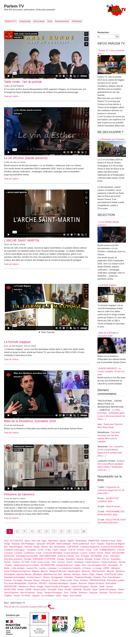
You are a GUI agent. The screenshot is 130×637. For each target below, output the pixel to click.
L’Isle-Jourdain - (18, 568)
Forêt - (34, 562)
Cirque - (89, 550)
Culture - (93, 553)
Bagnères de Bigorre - (116, 544)
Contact (33, 607)
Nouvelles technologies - (15, 577)
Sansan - (95, 586)
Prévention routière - (116, 580)
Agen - (45, 541)
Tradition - (9, 596)
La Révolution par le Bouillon (112, 139)
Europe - (98, 559)
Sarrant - (110, 586)
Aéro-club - (36, 541)
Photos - (37, 580)
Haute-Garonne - (93, 562)
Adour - (28, 541)
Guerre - (70, 562)
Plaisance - (46, 580)
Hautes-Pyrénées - (109, 562)
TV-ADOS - (26, 596)
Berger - (38, 547)
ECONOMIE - (97, 556)
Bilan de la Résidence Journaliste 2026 (30, 421)
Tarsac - (40, 592)
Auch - (94, 544)
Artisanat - (16, 544)
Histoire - (9, 565)
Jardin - (78, 565)
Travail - (17, 596)
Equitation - (71, 559)
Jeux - (85, 565)
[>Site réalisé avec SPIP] (51, 607)
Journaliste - (114, 565)
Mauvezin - (87, 571)
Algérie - (71, 541)
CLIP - (96, 550)
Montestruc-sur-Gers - (54, 574)
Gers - (55, 562)
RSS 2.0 (42, 607)
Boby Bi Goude (113, 506)
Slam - (61, 589)
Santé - (102, 586)
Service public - (40, 589)
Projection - (33, 583)
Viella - (59, 596)
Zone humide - (76, 596)
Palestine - (69, 577)
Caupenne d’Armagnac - (15, 550)
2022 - (7, 541)
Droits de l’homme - (67, 556)
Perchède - (18, 580)
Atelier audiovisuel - (81, 544)
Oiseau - (47, 577)
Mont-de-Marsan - (25, 574)
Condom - (19, 553)
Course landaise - (72, 553)
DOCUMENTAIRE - (48, 556)
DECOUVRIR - (119, 553)
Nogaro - (100, 574)
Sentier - (21, 589)
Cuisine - (84, 553)
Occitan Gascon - (35, 577)
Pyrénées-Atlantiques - (59, 583)
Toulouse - (104, 592)
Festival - (17, 562)
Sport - (95, 589)
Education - (115, 556)
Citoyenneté (24, 21)
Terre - (67, 592)
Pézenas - (28, 580)
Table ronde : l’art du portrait (23, 81)
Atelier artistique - (64, 544)
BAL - (7, 547)
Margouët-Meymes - (59, 571)
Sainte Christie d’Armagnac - (58, 586)
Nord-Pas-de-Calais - (114, 574)
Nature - (86, 574)
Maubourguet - (75, 571)
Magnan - (36, 571)
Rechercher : (104, 32)
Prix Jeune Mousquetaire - (16, 583)
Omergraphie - (57, 577)
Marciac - (45, 571)
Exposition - (116, 559)
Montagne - (38, 574)
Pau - (105, 577)
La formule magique (17, 342)
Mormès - (68, 574)
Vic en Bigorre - (48, 596)
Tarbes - (121, 589)
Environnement (62, 21)
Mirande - (111, 571)
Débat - (108, 553)
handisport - (79, 562)
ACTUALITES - (17, 541)
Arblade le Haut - (109, 541)
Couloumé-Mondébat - (53, 553)
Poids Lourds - (67, 580)
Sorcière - (87, 589)
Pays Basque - (114, 577)
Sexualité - (53, 589)
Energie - (61, 559)
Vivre (49, 21)
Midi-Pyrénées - (99, 571)
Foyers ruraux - (44, 562)
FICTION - (26, 562)
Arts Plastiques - (28, 544)
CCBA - (48, 550)
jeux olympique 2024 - (98, 565)
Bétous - (46, 547)
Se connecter (22, 607)
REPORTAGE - (11, 586)
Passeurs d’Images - (84, 577)
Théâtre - (74, 592)
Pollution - (85, 580)
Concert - (121, 550)
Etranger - (89, 559)
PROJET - (44, 583)
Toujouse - (94, 592)
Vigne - (66, 596)
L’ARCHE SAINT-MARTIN (21, 240)
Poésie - (56, 580)
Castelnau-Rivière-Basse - (113, 547)
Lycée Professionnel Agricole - (18, 571)
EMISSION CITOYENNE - (45, 559)
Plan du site (9, 607)
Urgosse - (36, 596)
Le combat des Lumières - (70, 568)
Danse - (101, 553)
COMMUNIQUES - (108, 550)
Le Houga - (98, 568)
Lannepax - (53, 568)
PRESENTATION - (98, 580)
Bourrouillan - (60, 547)
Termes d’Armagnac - (54, 592)
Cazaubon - (32, 550)
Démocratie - (10, 556)
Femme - (8, 562)
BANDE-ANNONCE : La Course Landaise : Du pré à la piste (111, 371)
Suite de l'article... (12, 96)
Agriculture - (53, 541)
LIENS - (107, 568)
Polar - (77, 580)
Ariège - (8, 544)
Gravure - (62, 562)
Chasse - (64, 550)
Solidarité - (78, 589)
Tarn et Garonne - (12, 592)
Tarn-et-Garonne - (28, 592)
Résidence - (24, 586)
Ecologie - (86, 556)
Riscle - (33, 586)
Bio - (52, 547)
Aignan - (63, 541)
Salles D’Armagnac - (81, 586)
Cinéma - (81, 550)
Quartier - (74, 583)
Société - (68, 589)
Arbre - (120, 541)
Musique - (77, 574)
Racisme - (83, 583)
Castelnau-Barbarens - (90, 547)
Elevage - (28, 559)
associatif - (41, 544)
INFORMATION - (48, 565)
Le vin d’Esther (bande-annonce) (26, 158)
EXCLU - (106, 559)
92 (84, 531)
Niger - (93, 574)
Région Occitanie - (97, 583)
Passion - (98, 577)
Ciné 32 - (72, 550)
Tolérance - (84, 592)
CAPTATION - (73, 547)
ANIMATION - (94, 541)
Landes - (43, 568)
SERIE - (29, 589)
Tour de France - (116, 592)
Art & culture (38, 21)
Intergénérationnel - (65, 565)
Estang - (81, 559)
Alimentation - (81, 541)
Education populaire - (14, 559)
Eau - (78, 556)
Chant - (56, 550)
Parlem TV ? (10, 21)
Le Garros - (87, 568)
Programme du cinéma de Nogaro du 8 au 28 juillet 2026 (111, 490)
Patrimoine (77, 21)
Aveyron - (101, 544)
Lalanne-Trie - (32, 568)
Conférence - (30, 553)
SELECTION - (10, 589)
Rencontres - (111, 583)
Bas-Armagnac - (17, 547)
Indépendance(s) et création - (27, 565)
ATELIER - (51, 544)
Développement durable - (27, 556)
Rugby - (41, 586)
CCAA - (41, 550)
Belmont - (29, 547)
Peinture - (8, 580)
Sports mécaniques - (108, 589)
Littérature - (116, 568)
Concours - (9, 553)
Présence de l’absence (19, 494)
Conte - (39, 553)
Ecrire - (106, 556)
